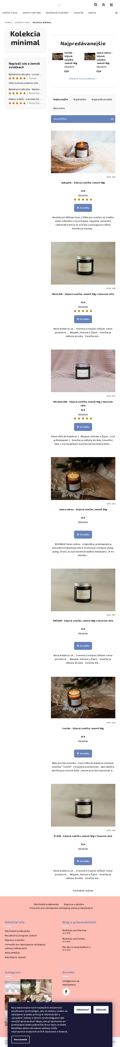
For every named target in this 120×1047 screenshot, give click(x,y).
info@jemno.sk (70, 981)
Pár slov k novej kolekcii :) (76, 947)
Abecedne (59, 108)
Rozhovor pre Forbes (73, 939)
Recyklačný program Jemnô (21, 935)
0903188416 (69, 985)
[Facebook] (66, 991)
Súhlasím (101, 1009)
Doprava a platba (74, 904)
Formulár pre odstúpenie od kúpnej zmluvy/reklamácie (61, 908)
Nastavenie (20, 1039)
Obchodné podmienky (46, 904)
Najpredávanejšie (102, 99)
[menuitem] (10, 12)
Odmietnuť (82, 1009)
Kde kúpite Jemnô (15, 957)
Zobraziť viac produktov (82, 78)
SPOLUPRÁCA (12, 953)
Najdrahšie (80, 99)
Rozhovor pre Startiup (74, 930)
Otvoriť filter (60, 119)
